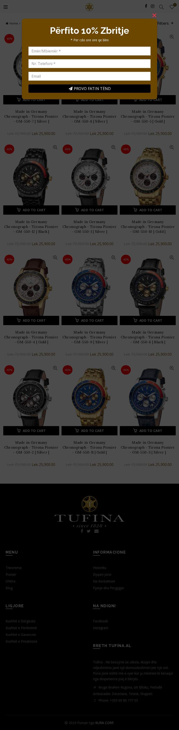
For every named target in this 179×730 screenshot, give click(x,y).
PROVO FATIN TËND (92, 88)
